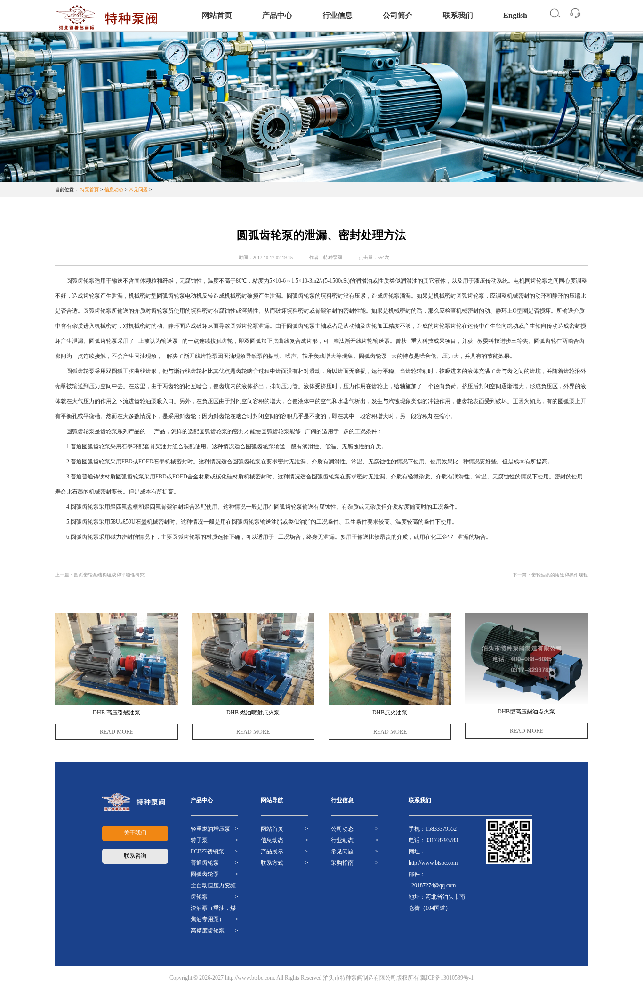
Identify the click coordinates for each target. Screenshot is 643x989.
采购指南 (342, 862)
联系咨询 (135, 855)
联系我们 (458, 15)
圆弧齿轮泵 (205, 874)
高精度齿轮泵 (208, 930)
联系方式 (272, 862)
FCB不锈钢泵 (207, 851)
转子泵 (199, 840)
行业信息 (337, 15)
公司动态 (342, 829)
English (515, 15)
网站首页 (217, 15)
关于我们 (135, 832)
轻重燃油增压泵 (210, 829)
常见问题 (138, 189)
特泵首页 (89, 189)
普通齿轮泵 (205, 862)
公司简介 (398, 15)
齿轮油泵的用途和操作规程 (559, 574)
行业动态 (342, 840)
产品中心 (277, 15)
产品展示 (272, 851)
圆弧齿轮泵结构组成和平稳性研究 (109, 574)
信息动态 (113, 189)
